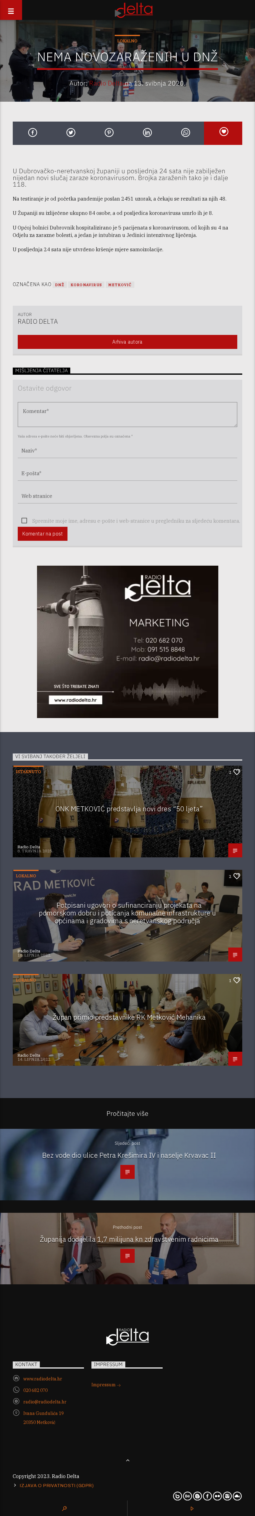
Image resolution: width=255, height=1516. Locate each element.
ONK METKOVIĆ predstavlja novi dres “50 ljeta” (129, 808)
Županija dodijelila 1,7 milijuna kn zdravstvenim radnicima (129, 1239)
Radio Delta (106, 83)
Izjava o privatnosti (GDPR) (57, 1485)
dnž (59, 284)
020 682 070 (35, 1390)
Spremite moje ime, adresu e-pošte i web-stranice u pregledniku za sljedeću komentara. (136, 521)
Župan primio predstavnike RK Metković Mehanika (129, 1017)
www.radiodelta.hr (42, 1379)
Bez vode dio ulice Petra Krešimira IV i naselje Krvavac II (129, 1155)
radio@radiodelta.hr (45, 1402)
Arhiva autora (127, 342)
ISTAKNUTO (28, 771)
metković (120, 284)
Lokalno (127, 41)
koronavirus (86, 284)
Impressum (104, 1385)
